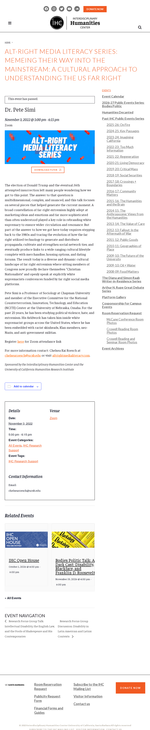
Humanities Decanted (117, 112)
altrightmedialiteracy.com (71, 355)
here (20, 341)
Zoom (53, 418)
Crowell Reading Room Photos (122, 330)
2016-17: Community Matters (121, 193)
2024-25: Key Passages (123, 131)
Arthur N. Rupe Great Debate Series (123, 289)
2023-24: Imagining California (120, 139)
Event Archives (113, 348)
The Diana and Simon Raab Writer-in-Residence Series (121, 279)
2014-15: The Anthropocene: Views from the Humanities (125, 214)
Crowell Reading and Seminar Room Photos (122, 340)
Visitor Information (88, 696)
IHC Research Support (23, 461)
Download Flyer (45, 169)
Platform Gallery (114, 297)
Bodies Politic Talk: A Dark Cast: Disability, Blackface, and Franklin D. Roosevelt (75, 566)
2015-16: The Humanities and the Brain (124, 202)
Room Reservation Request (122, 313)
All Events (15, 445)
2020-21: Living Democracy (125, 163)
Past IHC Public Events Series (123, 118)
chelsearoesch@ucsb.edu (23, 355)
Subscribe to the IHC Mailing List (89, 686)
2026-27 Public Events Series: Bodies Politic (123, 104)
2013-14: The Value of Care (126, 224)
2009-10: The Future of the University (125, 257)
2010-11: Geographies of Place (124, 247)
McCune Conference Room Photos (125, 321)
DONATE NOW (95, 9)
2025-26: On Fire (118, 125)
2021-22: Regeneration (123, 157)
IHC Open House (24, 560)
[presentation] (26, 540)
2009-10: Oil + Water (121, 265)
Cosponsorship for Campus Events (121, 305)
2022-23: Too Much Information (120, 148)
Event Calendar (113, 96)
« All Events (13, 598)
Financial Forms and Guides (48, 710)
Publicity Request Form (47, 698)
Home (7, 42)
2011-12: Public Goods (122, 240)
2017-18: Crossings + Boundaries (121, 183)
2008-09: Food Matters (123, 271)
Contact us (82, 704)
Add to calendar (24, 386)
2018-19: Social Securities (124, 175)
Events (106, 90)
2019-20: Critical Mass (122, 169)
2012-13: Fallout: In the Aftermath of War (122, 231)
